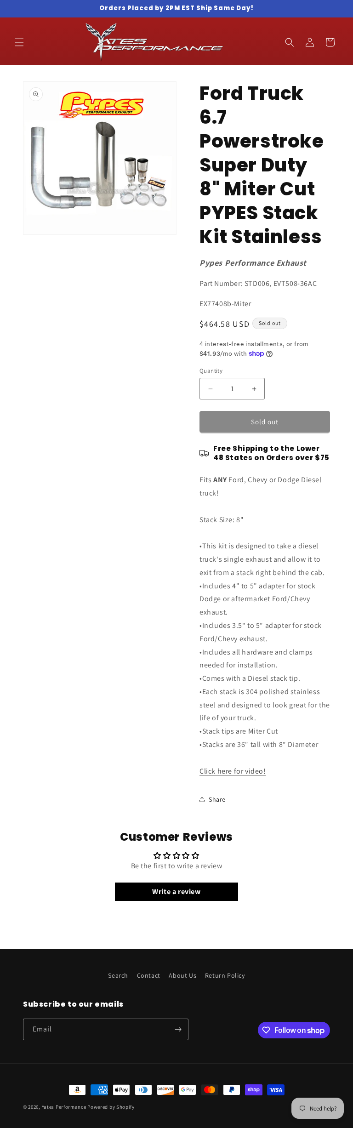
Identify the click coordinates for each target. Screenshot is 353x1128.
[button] (19, 42)
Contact (148, 975)
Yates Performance (64, 1107)
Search (118, 975)
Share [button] (217, 799)
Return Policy (225, 975)
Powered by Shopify (111, 1107)
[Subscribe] (178, 1029)
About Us (182, 975)
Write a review (176, 891)
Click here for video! (232, 771)
